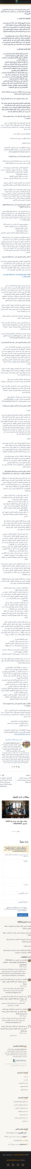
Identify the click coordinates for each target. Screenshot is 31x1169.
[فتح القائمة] (1, 2)
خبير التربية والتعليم (23, 1111)
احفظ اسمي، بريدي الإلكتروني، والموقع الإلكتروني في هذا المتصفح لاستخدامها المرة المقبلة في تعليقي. (15, 909)
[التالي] (4, 815)
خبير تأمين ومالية (23, 1114)
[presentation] (15, 809)
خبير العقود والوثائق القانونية (21, 1101)
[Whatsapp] (14, 767)
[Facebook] (16, 767)
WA (8, 1164)
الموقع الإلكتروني (23, 902)
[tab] (18, 831)
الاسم (25, 884)
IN (13, 1164)
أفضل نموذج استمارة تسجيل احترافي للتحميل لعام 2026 (24, 779)
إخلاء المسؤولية (24, 1086)
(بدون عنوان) (27, 946)
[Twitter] (12, 767)
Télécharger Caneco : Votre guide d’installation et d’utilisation (15, 962)
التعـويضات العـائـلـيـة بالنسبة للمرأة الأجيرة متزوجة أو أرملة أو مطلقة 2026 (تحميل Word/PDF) (6, 781)
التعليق (25, 861)
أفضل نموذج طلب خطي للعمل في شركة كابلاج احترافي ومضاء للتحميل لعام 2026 (14, 1011)
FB (23, 1164)
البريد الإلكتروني (22, 893)
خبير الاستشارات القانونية (21, 1108)
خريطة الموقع (24, 1089)
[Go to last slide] (26, 815)
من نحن (26, 1076)
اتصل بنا (26, 1080)
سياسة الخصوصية (23, 1083)
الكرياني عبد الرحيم (21, 960)
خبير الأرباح (25, 1121)
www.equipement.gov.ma (22, 734)
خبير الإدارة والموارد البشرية (21, 1105)
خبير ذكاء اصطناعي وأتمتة (21, 1118)
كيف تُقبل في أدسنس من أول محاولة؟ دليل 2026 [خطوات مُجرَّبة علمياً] (13, 981)
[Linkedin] (19, 767)
